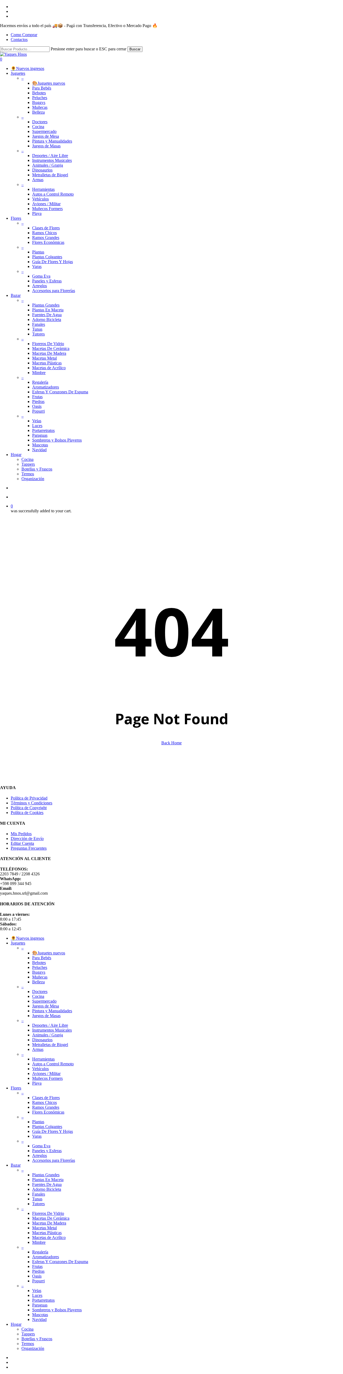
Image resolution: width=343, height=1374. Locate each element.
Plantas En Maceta (48, 1179)
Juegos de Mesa (45, 1006)
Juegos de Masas (46, 1015)
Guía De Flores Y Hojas (52, 1131)
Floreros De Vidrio (48, 1213)
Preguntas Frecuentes (29, 848)
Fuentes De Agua (47, 1184)
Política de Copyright (29, 807)
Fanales (38, 1194)
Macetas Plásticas (47, 1232)
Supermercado (44, 1001)
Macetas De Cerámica (50, 1218)
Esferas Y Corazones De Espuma (60, 1261)
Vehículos (40, 1068)
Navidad (39, 1319)
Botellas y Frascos (36, 1338)
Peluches (39, 967)
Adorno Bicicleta (46, 1189)
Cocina (38, 996)
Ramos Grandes (45, 1107)
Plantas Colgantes (47, 1126)
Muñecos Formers (47, 1078)
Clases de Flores (46, 1097)
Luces (37, 1295)
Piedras (38, 1271)
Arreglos (39, 1155)
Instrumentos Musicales (52, 1030)
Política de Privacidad (29, 798)
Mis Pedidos (21, 833)
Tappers (28, 1334)
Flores (16, 1088)
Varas (37, 1136)
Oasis (37, 1276)
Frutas (37, 1266)
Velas (36, 1290)
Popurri (38, 1281)
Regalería (40, 1252)
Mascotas (40, 1314)
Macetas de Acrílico (49, 1237)
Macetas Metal (44, 1228)
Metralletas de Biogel (50, 1044)
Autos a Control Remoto (53, 1064)
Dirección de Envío (27, 838)
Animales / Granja (47, 1035)
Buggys (38, 972)
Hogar (16, 1324)
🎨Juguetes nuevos (48, 953)
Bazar (16, 1165)
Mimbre (39, 1242)
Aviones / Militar (46, 1073)
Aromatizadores (45, 1256)
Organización (32, 1348)
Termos (27, 1343)
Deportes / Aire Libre (50, 1025)
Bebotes (39, 962)
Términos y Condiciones (31, 803)
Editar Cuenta (22, 843)
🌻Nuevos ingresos (27, 938)
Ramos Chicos (44, 1102)
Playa (37, 1083)
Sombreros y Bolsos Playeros (57, 1310)
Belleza (38, 982)
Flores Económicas (48, 1112)
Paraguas (39, 1305)
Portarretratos (43, 1300)
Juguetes (18, 943)
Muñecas (39, 977)
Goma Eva (41, 1146)
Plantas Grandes (45, 1175)
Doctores (39, 991)
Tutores (38, 1203)
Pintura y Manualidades (52, 1011)
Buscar (134, 49)
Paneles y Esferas (47, 1150)
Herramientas (43, 1059)
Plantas (38, 1121)
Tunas (37, 1199)
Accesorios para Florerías (53, 1160)
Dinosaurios (42, 1039)
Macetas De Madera (49, 1223)
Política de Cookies (27, 812)
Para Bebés (41, 957)
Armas (37, 1049)
